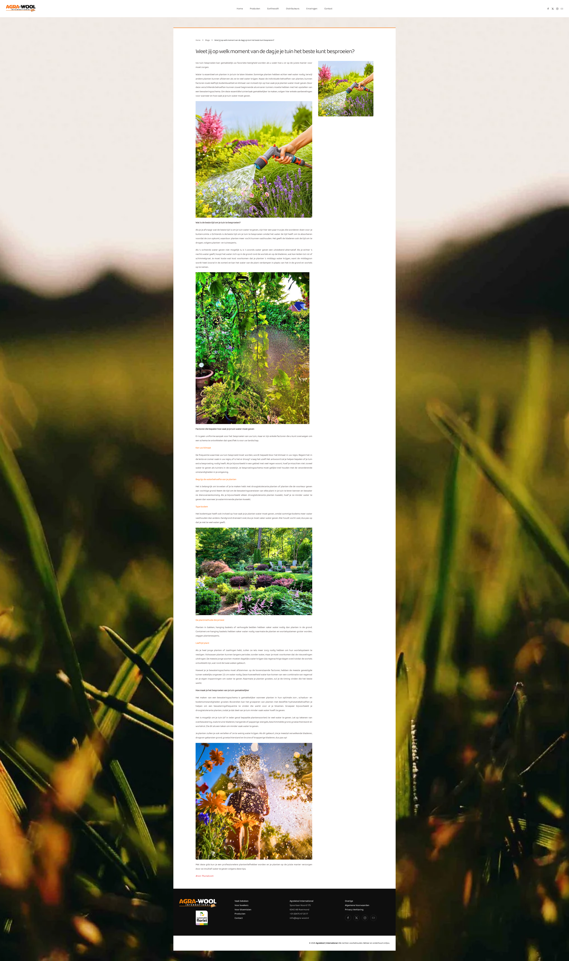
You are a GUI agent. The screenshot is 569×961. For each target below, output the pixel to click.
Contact (328, 8)
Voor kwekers (241, 905)
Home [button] (240, 8)
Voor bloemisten (243, 909)
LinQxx (386, 943)
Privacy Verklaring (354, 909)
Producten (240, 914)
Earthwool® (273, 8)
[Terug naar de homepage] (21, 8)
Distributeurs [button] (292, 8)
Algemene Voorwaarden (357, 905)
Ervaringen (311, 8)
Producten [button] (255, 8)
